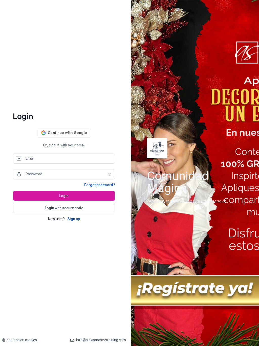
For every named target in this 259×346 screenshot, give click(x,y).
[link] (19, 340)
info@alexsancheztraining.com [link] (101, 340)
